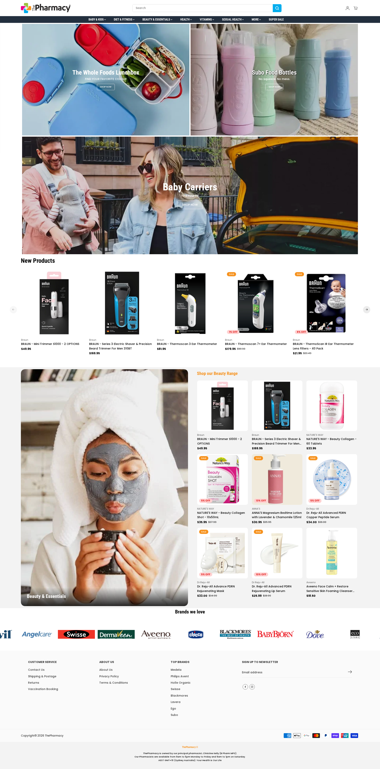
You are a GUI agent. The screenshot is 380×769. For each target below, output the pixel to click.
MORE (255, 19)
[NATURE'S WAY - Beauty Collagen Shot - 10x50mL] (222, 479)
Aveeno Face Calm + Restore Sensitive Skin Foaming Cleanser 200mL (329, 588)
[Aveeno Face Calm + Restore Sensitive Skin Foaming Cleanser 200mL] (331, 553)
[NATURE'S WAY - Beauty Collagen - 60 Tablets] (331, 406)
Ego (173, 709)
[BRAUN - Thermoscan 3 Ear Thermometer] (190, 303)
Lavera (175, 702)
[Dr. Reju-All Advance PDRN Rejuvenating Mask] (222, 553)
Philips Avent (180, 676)
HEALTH (185, 19)
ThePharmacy (54, 736)
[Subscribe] (350, 672)
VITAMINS (206, 19)
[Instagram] (252, 686)
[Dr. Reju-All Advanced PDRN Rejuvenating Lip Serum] (277, 553)
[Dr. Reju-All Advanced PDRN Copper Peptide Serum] (331, 479)
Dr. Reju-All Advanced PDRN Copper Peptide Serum (326, 515)
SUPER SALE (276, 19)
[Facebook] (245, 686)
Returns (33, 683)
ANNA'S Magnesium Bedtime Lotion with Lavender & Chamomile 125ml (277, 515)
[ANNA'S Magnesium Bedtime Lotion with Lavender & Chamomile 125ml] (277, 479)
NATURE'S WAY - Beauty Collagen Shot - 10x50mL (221, 515)
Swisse (175, 689)
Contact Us (36, 670)
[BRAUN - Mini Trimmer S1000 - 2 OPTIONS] (54, 303)
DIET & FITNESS (123, 19)
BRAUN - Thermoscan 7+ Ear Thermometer (256, 344)
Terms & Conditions (113, 683)
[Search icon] (277, 8)
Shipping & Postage (42, 676)
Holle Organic (181, 683)
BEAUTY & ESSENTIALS (156, 19)
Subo (174, 715)
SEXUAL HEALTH (232, 19)
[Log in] (347, 8)
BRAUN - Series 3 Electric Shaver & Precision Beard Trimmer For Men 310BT (120, 346)
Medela (176, 670)
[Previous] (13, 309)
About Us (106, 670)
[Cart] (355, 8)
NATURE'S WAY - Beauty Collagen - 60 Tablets (331, 441)
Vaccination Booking (43, 689)
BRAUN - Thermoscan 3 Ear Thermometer (187, 344)
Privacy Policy (109, 676)
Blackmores (179, 696)
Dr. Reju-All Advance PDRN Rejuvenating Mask (216, 588)
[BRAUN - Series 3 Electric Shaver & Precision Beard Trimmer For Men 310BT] (122, 303)
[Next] (366, 309)
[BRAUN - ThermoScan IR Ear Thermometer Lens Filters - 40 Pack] (326, 303)
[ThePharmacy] (46, 8)
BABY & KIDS (96, 19)
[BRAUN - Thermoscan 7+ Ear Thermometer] (258, 303)
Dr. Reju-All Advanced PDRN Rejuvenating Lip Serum (271, 588)
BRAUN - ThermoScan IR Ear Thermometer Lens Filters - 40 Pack (323, 346)
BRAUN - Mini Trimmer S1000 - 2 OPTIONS (50, 344)
